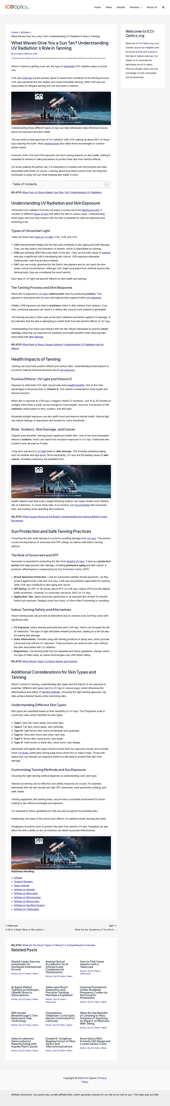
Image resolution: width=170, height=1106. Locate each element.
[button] (140, 7)
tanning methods (51, 692)
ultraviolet (69, 66)
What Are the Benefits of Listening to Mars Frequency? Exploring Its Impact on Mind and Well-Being (94, 1018)
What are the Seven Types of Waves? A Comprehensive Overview (58, 945)
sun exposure (67, 370)
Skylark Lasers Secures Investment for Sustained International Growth (26, 965)
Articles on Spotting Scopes (29, 905)
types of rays (41, 214)
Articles (18, 877)
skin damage (36, 336)
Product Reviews (23, 881)
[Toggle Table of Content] (105, 184)
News (35, 973)
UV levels (23, 752)
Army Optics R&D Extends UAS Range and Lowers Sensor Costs (95, 1041)
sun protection (82, 505)
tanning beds (52, 143)
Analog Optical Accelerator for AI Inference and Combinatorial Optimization (57, 967)
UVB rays (27, 78)
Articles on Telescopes (26, 909)
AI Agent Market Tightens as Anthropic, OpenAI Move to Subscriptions (25, 991)
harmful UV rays (75, 561)
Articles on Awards (24, 889)
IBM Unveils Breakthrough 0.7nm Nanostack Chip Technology (24, 1016)
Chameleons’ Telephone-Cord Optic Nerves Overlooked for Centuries (60, 1016)
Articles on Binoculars (26, 893)
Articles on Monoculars (26, 901)
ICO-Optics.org (145, 43)
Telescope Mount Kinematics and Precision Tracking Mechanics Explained (59, 991)
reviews (151, 51)
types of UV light (44, 237)
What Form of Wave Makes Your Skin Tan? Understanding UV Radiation (62, 192)
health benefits (76, 385)
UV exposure (94, 297)
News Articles (21, 885)
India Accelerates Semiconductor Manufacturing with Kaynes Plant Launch (24, 1042)
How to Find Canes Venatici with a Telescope (92, 964)
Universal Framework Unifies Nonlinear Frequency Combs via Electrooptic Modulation (93, 992)
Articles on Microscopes (27, 897)
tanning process (90, 210)
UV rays (43, 293)
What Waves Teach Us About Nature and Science (49, 661)
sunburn (106, 252)
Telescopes (85, 973)
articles (139, 51)
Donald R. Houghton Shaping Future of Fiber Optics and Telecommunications (60, 1042)
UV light (41, 451)
